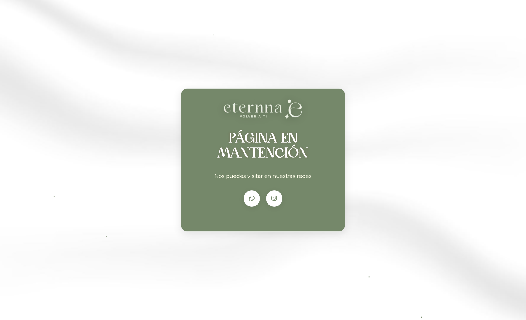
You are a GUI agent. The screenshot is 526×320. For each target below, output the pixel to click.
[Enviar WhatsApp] (252, 198)
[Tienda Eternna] (263, 112)
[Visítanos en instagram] (274, 198)
